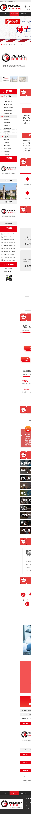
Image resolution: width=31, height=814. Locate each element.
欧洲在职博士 (7, 151)
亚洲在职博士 (7, 154)
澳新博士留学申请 (8, 104)
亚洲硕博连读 (7, 134)
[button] (27, 79)
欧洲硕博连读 (7, 131)
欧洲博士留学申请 (8, 110)
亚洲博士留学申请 (8, 113)
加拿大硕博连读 (7, 128)
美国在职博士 (7, 139)
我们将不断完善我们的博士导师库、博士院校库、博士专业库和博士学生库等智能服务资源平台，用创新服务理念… (9, 257)
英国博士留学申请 (8, 102)
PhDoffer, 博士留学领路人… (8, 254)
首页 (4, 14)
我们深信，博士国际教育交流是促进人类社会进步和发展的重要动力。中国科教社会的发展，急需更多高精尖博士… (9, 251)
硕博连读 (23, 14)
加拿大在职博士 (7, 148)
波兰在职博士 (8, 180)
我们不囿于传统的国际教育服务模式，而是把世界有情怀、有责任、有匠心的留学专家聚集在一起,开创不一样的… (9, 242)
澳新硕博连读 (7, 125)
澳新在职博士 (7, 145)
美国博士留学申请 (8, 99)
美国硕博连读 (7, 119)
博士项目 (13, 45)
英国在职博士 (7, 142)
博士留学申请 (14, 14)
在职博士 (6, 137)
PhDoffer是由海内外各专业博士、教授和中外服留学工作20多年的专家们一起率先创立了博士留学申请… (9, 237)
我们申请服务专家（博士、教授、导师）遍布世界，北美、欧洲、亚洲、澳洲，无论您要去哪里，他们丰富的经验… (9, 234)
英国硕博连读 (7, 122)
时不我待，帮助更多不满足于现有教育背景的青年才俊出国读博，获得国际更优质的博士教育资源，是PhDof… (9, 248)
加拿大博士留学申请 (8, 107)
